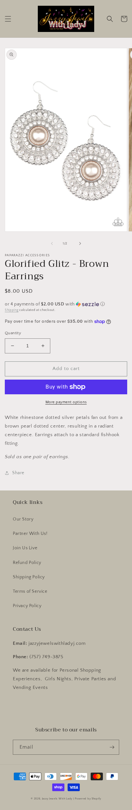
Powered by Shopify (88, 798)
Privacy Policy (27, 605)
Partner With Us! (30, 533)
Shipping (12, 310)
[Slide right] (80, 243)
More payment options (66, 402)
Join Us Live (25, 548)
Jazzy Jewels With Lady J (58, 798)
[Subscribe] (112, 747)
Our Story (23, 519)
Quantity (13, 333)
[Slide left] (52, 243)
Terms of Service (30, 591)
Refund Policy (27, 562)
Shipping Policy (29, 577)
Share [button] (18, 472)
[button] (8, 19)
